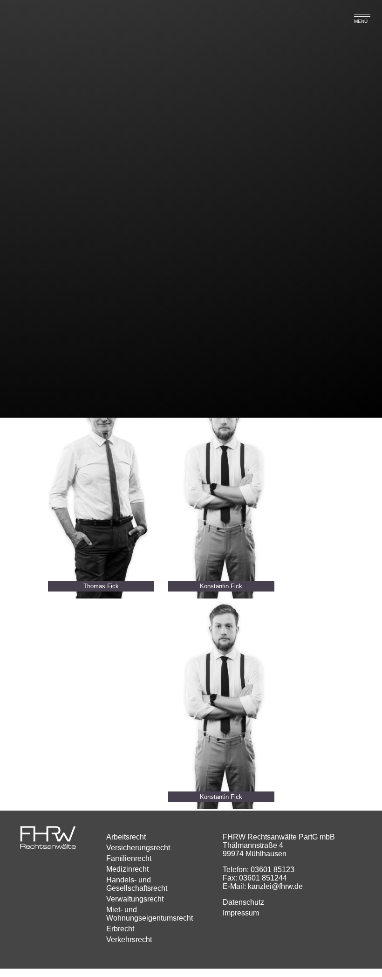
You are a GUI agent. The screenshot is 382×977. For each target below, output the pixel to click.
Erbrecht (120, 929)
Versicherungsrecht (138, 848)
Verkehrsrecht (129, 939)
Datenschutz (243, 902)
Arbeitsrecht (126, 837)
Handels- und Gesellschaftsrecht (136, 884)
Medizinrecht (127, 869)
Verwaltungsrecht (135, 899)
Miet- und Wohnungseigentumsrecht (149, 914)
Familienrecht (128, 858)
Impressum (241, 913)
